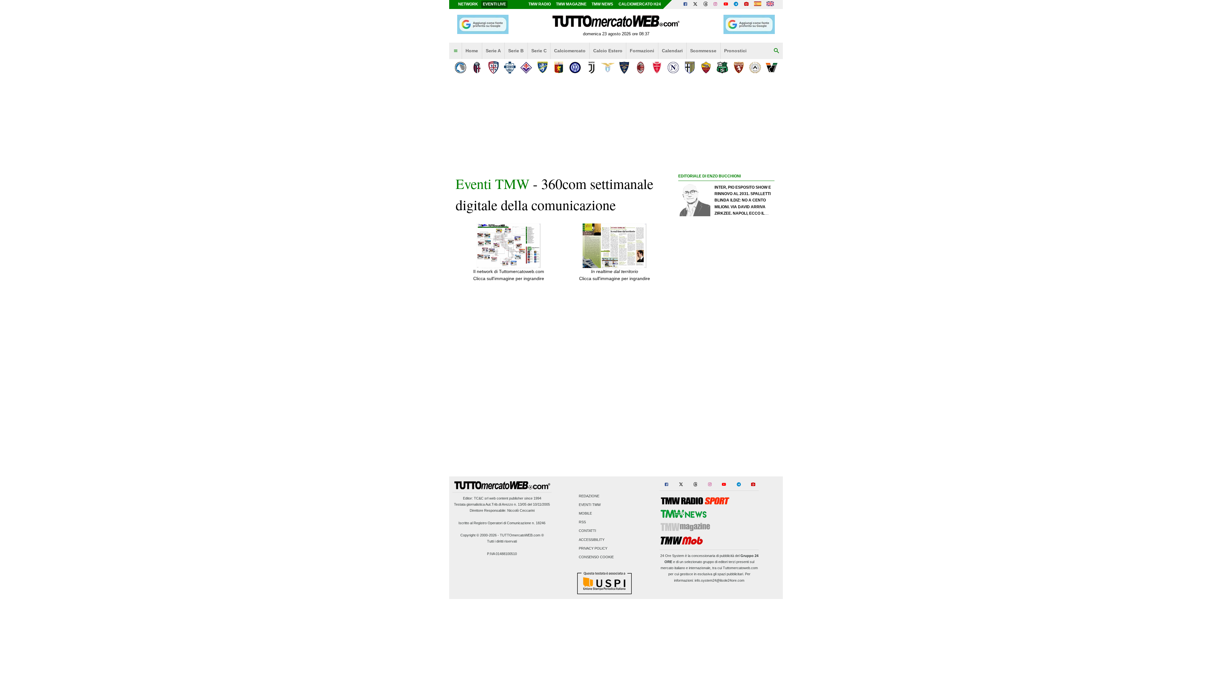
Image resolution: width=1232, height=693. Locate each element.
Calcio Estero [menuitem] (607, 50)
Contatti (587, 531)
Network (468, 4)
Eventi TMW (492, 183)
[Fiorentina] (526, 67)
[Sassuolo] (722, 67)
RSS (582, 522)
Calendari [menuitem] (672, 50)
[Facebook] (685, 4)
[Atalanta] (460, 67)
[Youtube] (725, 4)
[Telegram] (736, 4)
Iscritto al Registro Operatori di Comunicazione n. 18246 (501, 523)
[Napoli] (673, 67)
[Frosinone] (542, 67)
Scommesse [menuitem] (703, 50)
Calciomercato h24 (640, 4)
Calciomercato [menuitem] (570, 50)
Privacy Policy (593, 548)
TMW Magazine (571, 4)
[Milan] (640, 67)
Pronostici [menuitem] (735, 50)
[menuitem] (455, 51)
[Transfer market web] (770, 4)
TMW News (602, 4)
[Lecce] (624, 67)
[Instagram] (716, 4)
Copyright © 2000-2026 (478, 535)
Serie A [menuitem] (493, 50)
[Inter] (575, 67)
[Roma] (706, 67)
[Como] (509, 67)
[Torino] (738, 67)
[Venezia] (771, 67)
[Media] (746, 4)
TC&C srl (481, 498)
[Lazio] (607, 67)
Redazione (589, 496)
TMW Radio (539, 4)
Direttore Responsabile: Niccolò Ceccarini (502, 510)
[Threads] (705, 4)
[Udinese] (755, 67)
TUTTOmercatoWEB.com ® (522, 535)
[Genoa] (558, 67)
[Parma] (689, 67)
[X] (695, 4)
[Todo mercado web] (757, 4)
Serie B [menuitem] (516, 50)
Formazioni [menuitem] (642, 50)
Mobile (585, 513)
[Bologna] (476, 67)
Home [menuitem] (472, 50)
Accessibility (591, 540)
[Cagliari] (493, 67)
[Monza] (656, 67)
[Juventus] (591, 67)
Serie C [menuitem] (539, 50)
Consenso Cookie (596, 557)
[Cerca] (776, 51)
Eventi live (494, 4)
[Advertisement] (726, 429)
